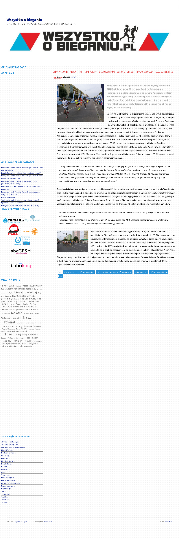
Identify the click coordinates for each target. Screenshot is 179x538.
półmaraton (9, 334)
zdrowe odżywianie (10, 346)
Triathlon (4, 497)
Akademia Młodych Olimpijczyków (13, 447)
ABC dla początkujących (10, 442)
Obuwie (4, 469)
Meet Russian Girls (8, 461)
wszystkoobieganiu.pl (30, 343)
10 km (12, 285)
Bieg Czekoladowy (21, 295)
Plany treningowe (7, 478)
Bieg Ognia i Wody (28, 299)
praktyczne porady (12, 326)
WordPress (48, 521)
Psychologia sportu (8, 486)
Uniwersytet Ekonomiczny (11, 343)
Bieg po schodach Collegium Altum (26, 301)
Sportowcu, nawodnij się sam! (12, 203)
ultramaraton (38, 341)
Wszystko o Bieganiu (24, 19)
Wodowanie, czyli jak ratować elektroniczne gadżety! (20, 200)
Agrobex (18, 286)
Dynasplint (7, 306)
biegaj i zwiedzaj (25, 292)
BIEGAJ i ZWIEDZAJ (107, 72)
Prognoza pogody (144, 72)
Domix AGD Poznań (14, 304)
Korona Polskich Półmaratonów (25, 307)
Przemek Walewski (32, 326)
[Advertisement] (22, 116)
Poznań (38, 323)
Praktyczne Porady (8, 480)
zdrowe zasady (26, 346)
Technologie (5, 494)
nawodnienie (20, 323)
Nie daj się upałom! (8, 197)
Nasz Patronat (6, 464)
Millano (26, 313)
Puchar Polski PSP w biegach (25, 329)
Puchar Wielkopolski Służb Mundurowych (20, 330)
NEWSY (4, 467)
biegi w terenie (14, 299)
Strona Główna (60, 72)
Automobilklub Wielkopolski (19, 288)
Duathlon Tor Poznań (30, 304)
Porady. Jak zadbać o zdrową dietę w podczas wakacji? (21, 173)
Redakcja (57, 78)
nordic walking (30, 323)
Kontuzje (4, 458)
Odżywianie (5, 475)
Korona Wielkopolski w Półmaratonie (20, 309)
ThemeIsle (168, 521)
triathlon (17, 340)
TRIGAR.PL (28, 341)
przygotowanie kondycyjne (10, 483)
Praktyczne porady (87, 72)
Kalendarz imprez (164, 72)
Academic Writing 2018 (9, 445)
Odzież (3, 472)
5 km (4, 285)
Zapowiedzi (5, 500)
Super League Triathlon (27, 335)
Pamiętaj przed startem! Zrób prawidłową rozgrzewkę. (20, 206)
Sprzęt (3, 491)
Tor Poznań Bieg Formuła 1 (16, 338)
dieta (4, 304)
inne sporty (5, 456)
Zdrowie (4, 502)
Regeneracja (6, 489)
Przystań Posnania (8, 329)
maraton (16, 313)
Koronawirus (6, 313)
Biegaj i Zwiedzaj (7, 450)
